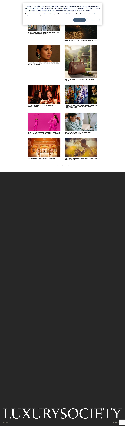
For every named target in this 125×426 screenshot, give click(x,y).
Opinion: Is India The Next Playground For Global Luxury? (42, 105)
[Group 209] (62, 413)
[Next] (67, 165)
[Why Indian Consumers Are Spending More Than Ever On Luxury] (81, 139)
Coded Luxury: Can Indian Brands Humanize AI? (81, 40)
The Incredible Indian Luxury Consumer (41, 158)
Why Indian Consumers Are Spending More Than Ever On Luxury (81, 158)
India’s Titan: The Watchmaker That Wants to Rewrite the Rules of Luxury (43, 33)
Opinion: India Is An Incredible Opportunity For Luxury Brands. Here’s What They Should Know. (44, 133)
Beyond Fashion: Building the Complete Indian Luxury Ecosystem (43, 63)
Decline (93, 20)
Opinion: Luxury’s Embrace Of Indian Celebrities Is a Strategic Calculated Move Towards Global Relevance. (81, 106)
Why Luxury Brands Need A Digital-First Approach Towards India (78, 133)
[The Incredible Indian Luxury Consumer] (44, 139)
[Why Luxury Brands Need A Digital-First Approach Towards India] (81, 114)
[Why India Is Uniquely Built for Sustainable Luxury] (81, 46)
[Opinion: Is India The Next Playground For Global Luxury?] (44, 86)
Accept (79, 20)
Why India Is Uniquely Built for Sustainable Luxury (79, 79)
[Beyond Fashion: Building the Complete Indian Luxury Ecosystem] (44, 46)
